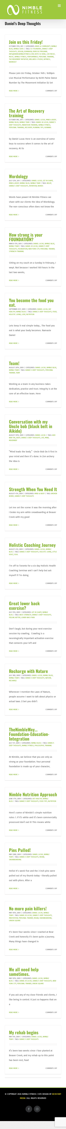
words (40, 186)
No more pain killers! (28, 908)
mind (47, 438)
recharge (12, 680)
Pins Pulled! (20, 850)
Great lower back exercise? (24, 605)
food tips (43, 801)
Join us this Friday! (26, 42)
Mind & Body (51, 120)
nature (48, 678)
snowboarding (15, 859)
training (48, 745)
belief (49, 183)
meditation (13, 918)
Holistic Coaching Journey (32, 545)
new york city (34, 249)
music (11, 57)
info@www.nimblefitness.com (21, 54)
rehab (41, 857)
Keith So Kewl (40, 54)
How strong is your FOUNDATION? (26, 236)
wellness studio (36, 59)
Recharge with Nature (28, 671)
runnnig (47, 127)
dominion (28, 51)
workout (12, 62)
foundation (23, 249)
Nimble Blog (14, 122)
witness (47, 59)
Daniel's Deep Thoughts (18, 186)
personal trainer (47, 249)
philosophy (39, 745)
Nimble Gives (19, 49)
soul (16, 554)
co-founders (35, 49)
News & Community (42, 46)
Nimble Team (24, 122)
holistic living (15, 314)
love (23, 314)
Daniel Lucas (40, 120)
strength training (16, 251)
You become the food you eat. (31, 302)
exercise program (40, 51)
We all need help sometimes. (24, 971)
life (42, 438)
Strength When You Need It (33, 489)
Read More (13, 91)
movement (13, 440)
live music (51, 54)
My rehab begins (23, 1032)
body (18, 438)
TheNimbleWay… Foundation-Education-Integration (29, 734)
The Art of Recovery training (26, 113)
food (55, 312)
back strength (25, 615)
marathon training (30, 125)
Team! (14, 363)
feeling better (14, 617)
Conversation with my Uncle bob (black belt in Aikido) (30, 426)
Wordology (18, 176)
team (18, 373)
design (20, 51)
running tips (38, 127)
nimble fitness (20, 57)
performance (32, 57)
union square (14, 920)
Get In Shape (48, 180)
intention (33, 186)
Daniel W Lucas (42, 122)
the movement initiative (18, 59)
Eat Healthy (37, 799)
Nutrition (30, 314)
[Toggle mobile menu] (59, 5)
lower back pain (28, 617)
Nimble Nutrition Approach (33, 794)
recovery (28, 127)
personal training (46, 57)
